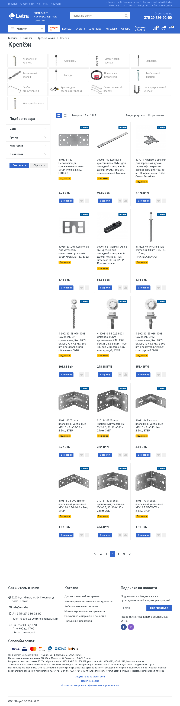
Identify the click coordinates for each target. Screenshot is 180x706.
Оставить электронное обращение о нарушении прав (90, 685)
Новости (56, 3)
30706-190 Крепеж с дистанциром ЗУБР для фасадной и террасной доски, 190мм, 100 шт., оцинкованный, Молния (111, 166)
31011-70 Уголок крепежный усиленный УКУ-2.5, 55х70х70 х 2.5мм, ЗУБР (149, 505)
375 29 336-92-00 (158, 18)
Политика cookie (90, 681)
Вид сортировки (135, 115)
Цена (12, 128)
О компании (27, 3)
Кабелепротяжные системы (81, 606)
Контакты (42, 3)
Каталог (22, 28)
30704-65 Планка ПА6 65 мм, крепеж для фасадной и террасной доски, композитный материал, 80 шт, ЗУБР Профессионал (112, 255)
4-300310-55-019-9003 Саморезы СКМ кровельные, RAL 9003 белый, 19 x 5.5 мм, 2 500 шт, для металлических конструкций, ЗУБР (150, 342)
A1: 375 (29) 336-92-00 (26, 613)
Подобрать (19, 165)
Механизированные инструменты (85, 611)
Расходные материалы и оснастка (85, 616)
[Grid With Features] (59, 115)
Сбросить (39, 165)
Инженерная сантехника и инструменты (88, 601)
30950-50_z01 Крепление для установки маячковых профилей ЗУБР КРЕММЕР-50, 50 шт (74, 251)
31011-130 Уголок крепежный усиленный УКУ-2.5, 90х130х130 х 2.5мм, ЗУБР (110, 505)
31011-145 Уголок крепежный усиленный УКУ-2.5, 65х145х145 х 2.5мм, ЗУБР (149, 425)
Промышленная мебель (79, 621)
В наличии (16, 154)
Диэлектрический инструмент (83, 596)
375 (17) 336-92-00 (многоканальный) (35, 618)
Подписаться (159, 608)
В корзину (66, 200)
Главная (13, 3)
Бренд (13, 137)
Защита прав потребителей (90, 676)
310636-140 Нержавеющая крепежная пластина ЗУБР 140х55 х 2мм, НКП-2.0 (71, 166)
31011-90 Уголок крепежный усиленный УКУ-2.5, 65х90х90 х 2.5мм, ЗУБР (72, 425)
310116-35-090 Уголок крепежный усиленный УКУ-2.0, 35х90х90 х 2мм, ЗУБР (73, 505)
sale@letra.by (20, 607)
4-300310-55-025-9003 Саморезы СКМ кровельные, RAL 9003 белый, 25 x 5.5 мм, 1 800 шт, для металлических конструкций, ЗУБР (112, 342)
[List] (65, 115)
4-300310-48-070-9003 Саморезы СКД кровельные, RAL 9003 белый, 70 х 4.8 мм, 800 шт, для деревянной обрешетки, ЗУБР (72, 342)
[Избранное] (163, 29)
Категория (16, 145)
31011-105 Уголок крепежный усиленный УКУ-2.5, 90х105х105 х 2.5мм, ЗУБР (110, 425)
